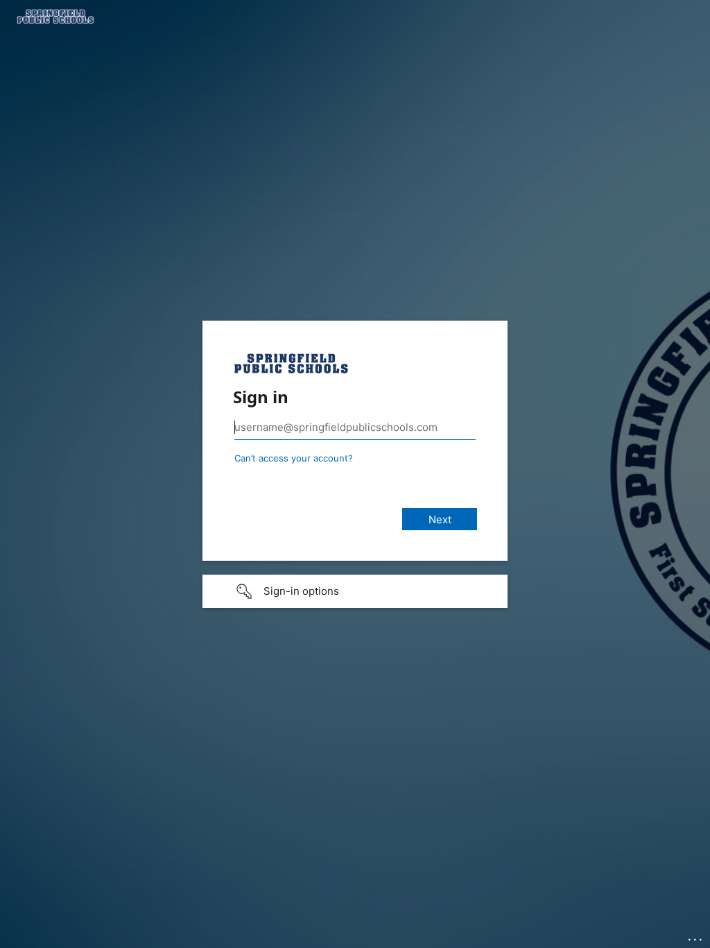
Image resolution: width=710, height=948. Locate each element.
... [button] (696, 936)
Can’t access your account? (293, 458)
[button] (355, 591)
